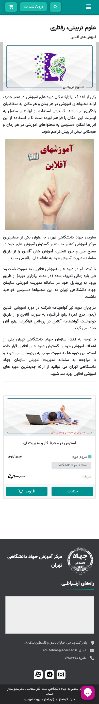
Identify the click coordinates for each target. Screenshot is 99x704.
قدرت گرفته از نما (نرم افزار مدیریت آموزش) (49, 699)
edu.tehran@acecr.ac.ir (60, 650)
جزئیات (72, 491)
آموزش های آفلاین (83, 37)
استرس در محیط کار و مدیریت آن (49, 443)
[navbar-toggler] (88, 7)
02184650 (72, 658)
